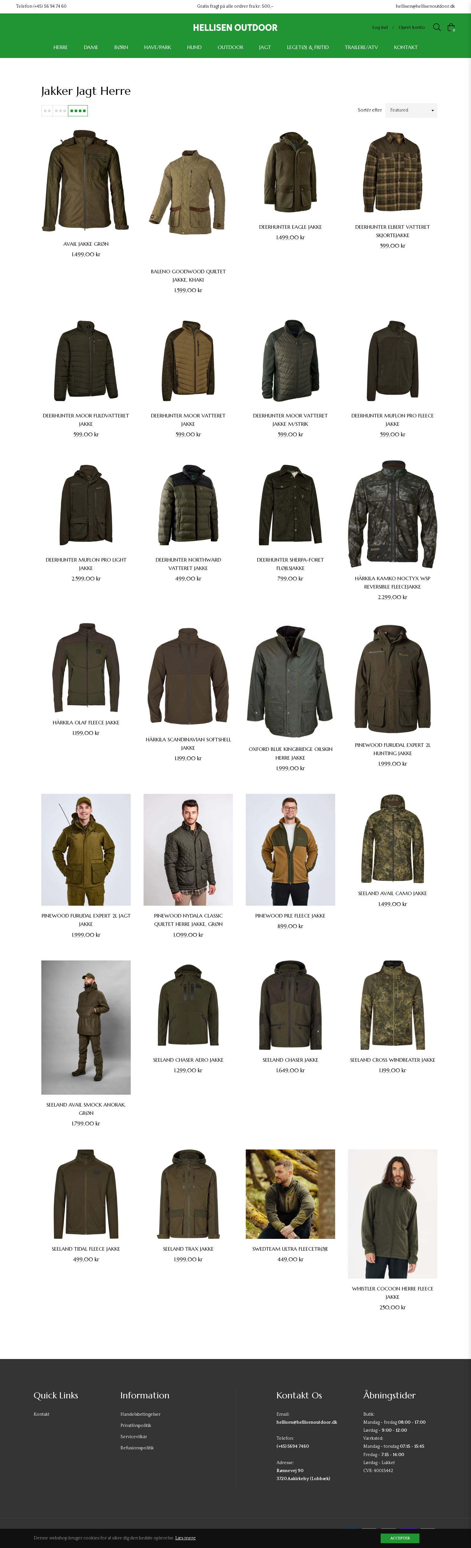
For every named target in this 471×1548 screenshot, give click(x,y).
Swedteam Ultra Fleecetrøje (290, 1249)
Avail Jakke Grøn (86, 244)
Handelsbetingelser (140, 1414)
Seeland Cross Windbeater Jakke (392, 1060)
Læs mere (185, 1538)
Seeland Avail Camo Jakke (392, 893)
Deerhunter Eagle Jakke (290, 227)
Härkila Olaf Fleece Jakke (86, 722)
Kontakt (41, 1414)
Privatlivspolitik (135, 1425)
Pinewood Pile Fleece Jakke (290, 915)
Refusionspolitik (137, 1448)
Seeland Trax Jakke (188, 1249)
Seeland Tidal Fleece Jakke (86, 1249)
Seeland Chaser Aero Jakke (188, 1060)
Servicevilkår (133, 1436)
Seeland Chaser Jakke (290, 1060)
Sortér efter (370, 110)
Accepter (400, 1538)
